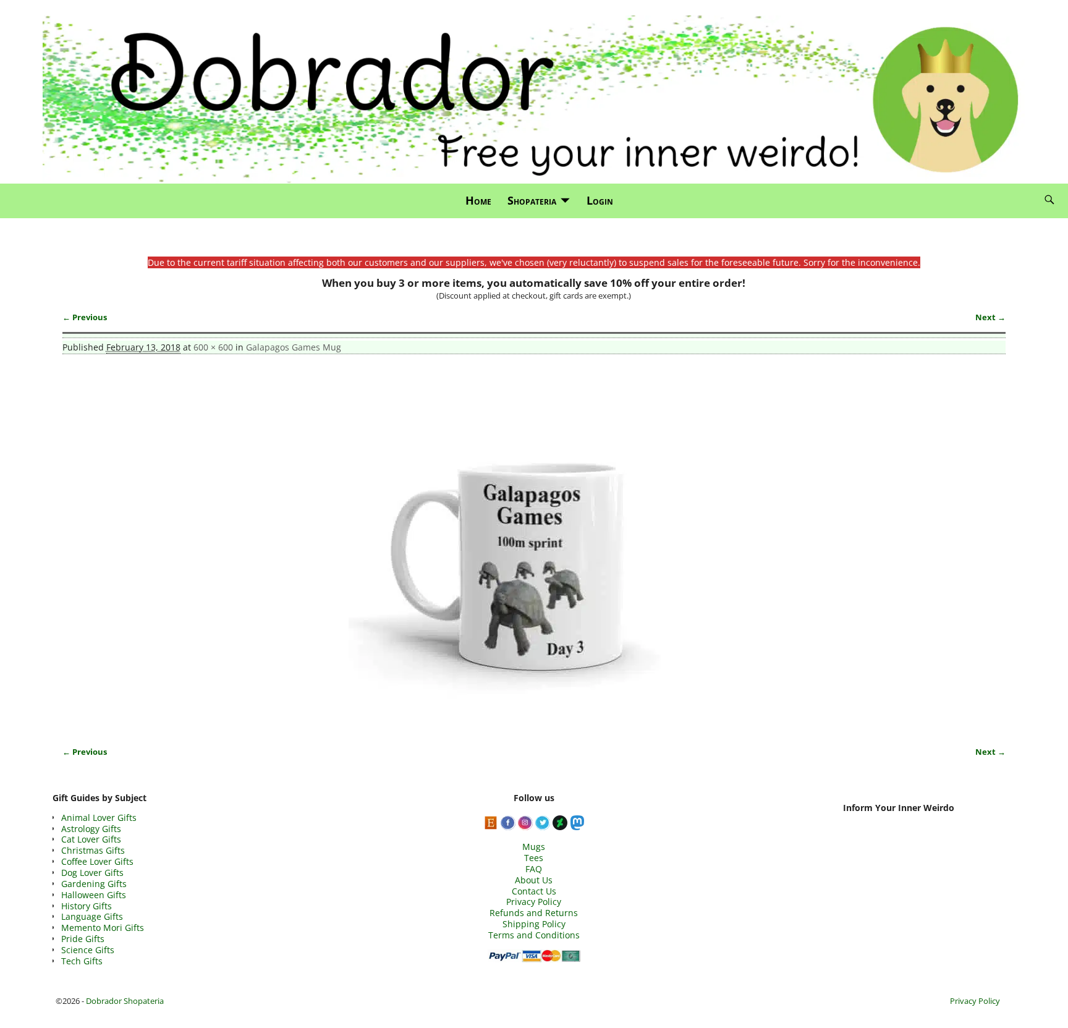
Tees (533, 858)
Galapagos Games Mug (293, 347)
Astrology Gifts (91, 829)
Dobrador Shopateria (125, 1000)
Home (478, 200)
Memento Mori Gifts (102, 927)
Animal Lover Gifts (99, 817)
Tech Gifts (82, 961)
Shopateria (531, 200)
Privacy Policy (533, 901)
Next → (990, 317)
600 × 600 (213, 347)
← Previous (84, 317)
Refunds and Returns (534, 913)
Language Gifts (92, 916)
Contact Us (534, 891)
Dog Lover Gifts (92, 872)
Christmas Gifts (93, 850)
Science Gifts (87, 950)
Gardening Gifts (94, 884)
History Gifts (86, 906)
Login (600, 200)
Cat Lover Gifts (91, 839)
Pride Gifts (82, 939)
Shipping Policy (534, 924)
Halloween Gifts (93, 895)
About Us (534, 880)
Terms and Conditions (534, 935)
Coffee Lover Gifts (97, 861)
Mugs (533, 846)
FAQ (533, 869)
